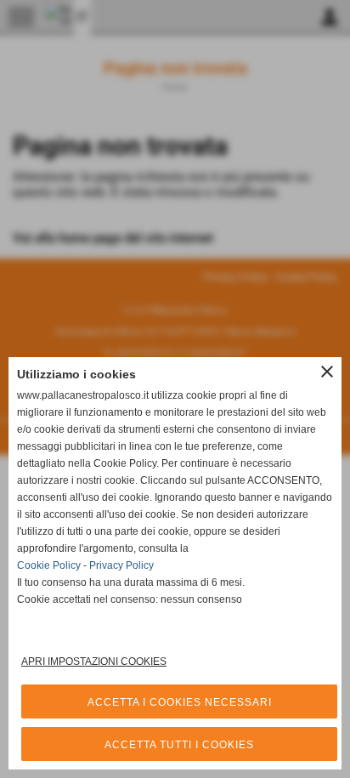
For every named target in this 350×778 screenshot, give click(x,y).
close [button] (327, 371)
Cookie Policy (49, 565)
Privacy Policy (121, 565)
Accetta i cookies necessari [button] (180, 702)
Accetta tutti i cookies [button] (179, 745)
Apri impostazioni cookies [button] (94, 661)
